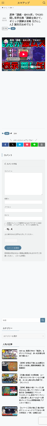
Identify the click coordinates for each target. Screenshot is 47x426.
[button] (5, 145)
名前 (6, 199)
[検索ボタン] (44, 3)
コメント (8, 171)
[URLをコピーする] (41, 145)
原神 (13, 28)
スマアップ (23, 3)
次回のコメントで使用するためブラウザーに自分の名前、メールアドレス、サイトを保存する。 (24, 224)
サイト (6, 215)
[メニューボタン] (3, 3)
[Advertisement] (23, 102)
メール (7, 207)
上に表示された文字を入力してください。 (19, 234)
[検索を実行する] (42, 320)
